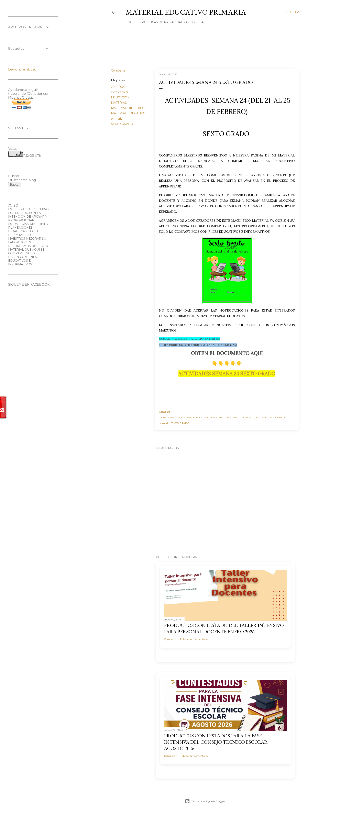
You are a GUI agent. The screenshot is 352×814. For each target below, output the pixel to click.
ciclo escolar (119, 92)
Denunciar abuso (22, 69)
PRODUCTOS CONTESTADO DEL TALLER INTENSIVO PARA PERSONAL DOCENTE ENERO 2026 (224, 628)
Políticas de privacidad (162, 22)
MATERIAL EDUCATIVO (128, 113)
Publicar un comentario (194, 639)
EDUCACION (120, 97)
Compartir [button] (118, 70)
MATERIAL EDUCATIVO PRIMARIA (186, 12)
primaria (116, 118)
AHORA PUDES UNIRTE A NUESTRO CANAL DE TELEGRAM (198, 345)
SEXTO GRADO (122, 124)
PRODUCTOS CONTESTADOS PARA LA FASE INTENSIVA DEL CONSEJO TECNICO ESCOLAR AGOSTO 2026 (216, 741)
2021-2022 (118, 87)
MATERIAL (119, 103)
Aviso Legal (196, 22)
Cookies (133, 22)
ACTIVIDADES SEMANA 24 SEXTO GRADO (226, 373)
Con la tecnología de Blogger (208, 801)
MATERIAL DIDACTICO (128, 108)
